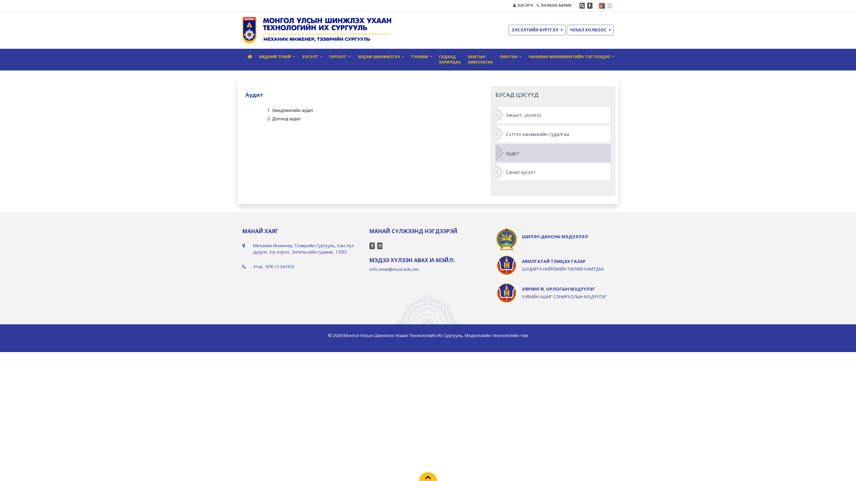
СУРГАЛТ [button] (338, 56)
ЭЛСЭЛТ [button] (310, 56)
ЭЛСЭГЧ (525, 5)
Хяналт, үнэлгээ (523, 115)
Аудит (512, 153)
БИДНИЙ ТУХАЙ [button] (275, 56)
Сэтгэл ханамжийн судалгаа (537, 134)
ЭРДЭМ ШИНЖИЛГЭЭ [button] (379, 56)
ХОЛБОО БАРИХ (556, 5)
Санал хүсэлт (521, 172)
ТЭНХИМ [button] (420, 56)
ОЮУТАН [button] (509, 56)
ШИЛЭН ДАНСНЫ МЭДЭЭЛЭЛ (555, 236)
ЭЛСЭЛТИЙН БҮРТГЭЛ (535, 30)
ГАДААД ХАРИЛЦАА (450, 59)
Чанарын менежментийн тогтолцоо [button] (569, 56)
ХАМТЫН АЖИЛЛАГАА (480, 59)
